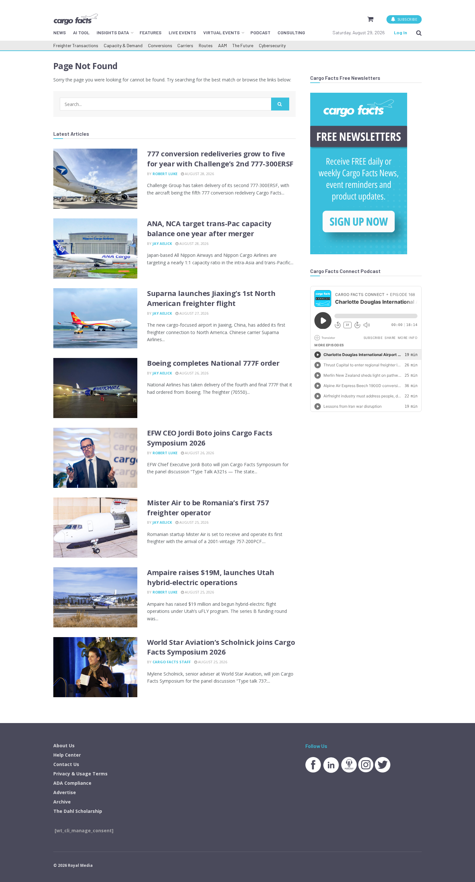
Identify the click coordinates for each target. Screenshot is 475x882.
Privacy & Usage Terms (80, 774)
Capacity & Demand (123, 45)
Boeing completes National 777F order (213, 363)
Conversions (160, 45)
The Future (242, 45)
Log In (400, 32)
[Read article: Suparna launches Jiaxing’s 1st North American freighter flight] (95, 318)
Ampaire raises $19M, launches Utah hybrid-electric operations (210, 577)
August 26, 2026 (193, 373)
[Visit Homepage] (75, 19)
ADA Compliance (72, 783)
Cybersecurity (272, 45)
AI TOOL (81, 32)
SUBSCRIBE (406, 19)
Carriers (185, 45)
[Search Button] (419, 33)
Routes (206, 45)
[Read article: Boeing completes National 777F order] (95, 388)
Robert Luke (165, 173)
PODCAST (260, 32)
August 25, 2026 (193, 522)
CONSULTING (291, 32)
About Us (64, 745)
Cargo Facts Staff (172, 661)
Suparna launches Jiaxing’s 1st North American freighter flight (211, 298)
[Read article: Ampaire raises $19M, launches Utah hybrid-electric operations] (95, 597)
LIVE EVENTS (182, 32)
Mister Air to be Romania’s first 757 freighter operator (208, 507)
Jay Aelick (162, 243)
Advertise (64, 792)
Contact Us (66, 764)
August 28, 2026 (199, 173)
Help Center (67, 755)
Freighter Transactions (75, 45)
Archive (62, 802)
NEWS (59, 32)
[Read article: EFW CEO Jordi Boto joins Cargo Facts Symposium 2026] (95, 458)
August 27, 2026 (193, 313)
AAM (222, 45)
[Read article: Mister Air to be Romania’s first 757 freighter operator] (95, 528)
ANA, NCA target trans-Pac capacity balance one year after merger (209, 228)
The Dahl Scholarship (77, 811)
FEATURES (151, 32)
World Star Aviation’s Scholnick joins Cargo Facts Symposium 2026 (221, 647)
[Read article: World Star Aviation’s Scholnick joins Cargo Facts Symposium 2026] (95, 667)
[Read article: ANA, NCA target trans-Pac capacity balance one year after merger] (95, 248)
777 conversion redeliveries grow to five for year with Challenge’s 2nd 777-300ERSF (220, 158)
